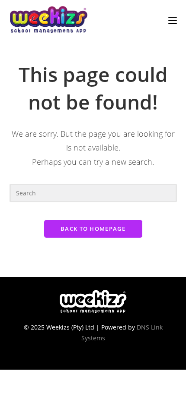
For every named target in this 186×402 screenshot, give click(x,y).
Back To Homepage (93, 228)
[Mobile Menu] (172, 19)
